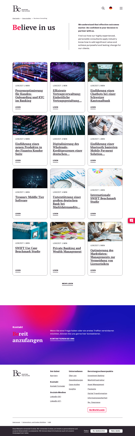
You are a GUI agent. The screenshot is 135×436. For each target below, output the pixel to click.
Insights (72, 389)
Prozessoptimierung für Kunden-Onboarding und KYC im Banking (29, 95)
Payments (92, 389)
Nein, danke (115, 431)
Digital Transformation (97, 393)
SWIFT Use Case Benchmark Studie (27, 249)
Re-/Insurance (94, 402)
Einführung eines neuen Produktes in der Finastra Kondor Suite (29, 149)
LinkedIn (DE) (55, 397)
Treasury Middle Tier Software (29, 198)
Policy (86, 431)
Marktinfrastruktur (96, 380)
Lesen (18, 107)
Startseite (16, 18)
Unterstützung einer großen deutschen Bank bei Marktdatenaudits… (67, 202)
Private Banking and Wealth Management (67, 249)
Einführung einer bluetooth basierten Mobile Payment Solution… (104, 149)
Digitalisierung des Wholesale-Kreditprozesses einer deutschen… (67, 149)
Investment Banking (96, 376)
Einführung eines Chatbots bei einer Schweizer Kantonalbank (103, 95)
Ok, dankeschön (99, 431)
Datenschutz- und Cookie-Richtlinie (34, 422)
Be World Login (97, 410)
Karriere (54, 376)
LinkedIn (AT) (55, 401)
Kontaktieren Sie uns (62, 338)
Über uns (72, 376)
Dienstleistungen (76, 380)
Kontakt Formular (57, 386)
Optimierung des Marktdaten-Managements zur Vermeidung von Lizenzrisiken (102, 257)
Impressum (16, 422)
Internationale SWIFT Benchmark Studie (103, 198)
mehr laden (67, 284)
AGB (49, 422)
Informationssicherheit (97, 398)
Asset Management (96, 384)
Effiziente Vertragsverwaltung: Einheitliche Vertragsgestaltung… (67, 95)
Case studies (26, 18)
